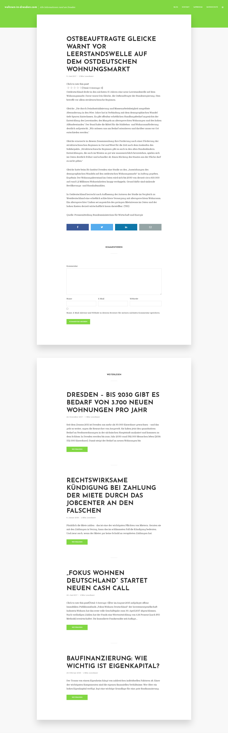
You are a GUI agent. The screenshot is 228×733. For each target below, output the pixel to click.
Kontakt (185, 7)
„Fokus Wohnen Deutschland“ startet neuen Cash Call (107, 581)
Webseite (134, 299)
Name (69, 299)
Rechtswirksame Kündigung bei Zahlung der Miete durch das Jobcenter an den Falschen (111, 496)
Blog (176, 7)
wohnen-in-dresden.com (21, 7)
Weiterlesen (77, 449)
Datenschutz (212, 7)
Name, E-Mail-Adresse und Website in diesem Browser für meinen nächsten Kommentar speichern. (113, 313)
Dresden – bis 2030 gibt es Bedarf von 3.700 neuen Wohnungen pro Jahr (112, 403)
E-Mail (101, 299)
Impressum (198, 7)
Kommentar (72, 266)
